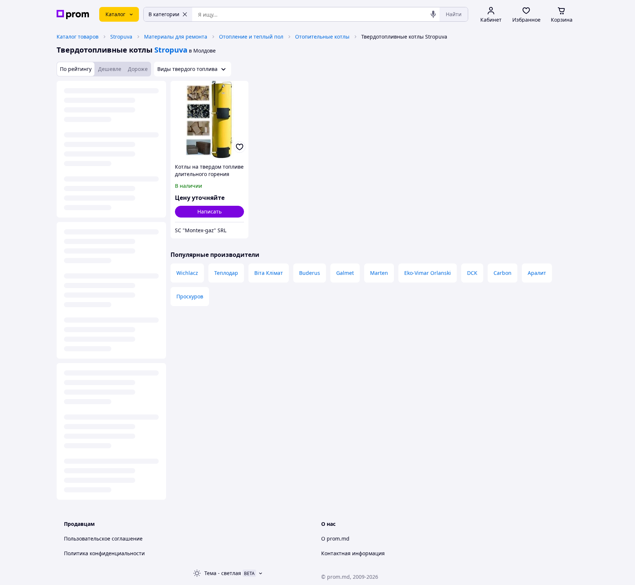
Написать (209, 211)
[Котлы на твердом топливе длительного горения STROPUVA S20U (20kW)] (209, 120)
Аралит (537, 272)
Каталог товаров (77, 36)
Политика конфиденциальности (104, 553)
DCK (472, 272)
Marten (379, 272)
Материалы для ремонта (175, 36)
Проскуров (189, 296)
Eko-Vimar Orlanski (427, 272)
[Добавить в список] (239, 147)
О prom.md (335, 538)
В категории (163, 14)
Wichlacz (187, 272)
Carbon (503, 272)
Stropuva (121, 36)
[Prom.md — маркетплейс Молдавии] (73, 14)
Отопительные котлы (322, 36)
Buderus (309, 272)
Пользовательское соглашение (103, 538)
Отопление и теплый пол (251, 36)
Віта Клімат (268, 272)
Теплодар (226, 272)
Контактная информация (353, 553)
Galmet (345, 272)
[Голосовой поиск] (433, 14)
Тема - (222, 573)
